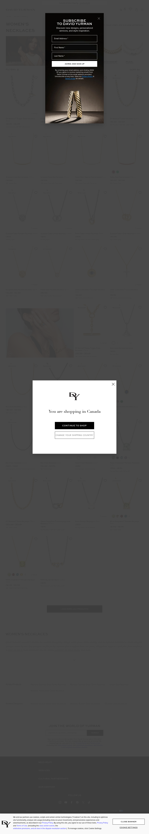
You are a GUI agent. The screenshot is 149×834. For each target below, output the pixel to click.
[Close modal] (99, 18)
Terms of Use (70, 78)
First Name (59, 47)
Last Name (59, 55)
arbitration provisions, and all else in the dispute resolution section (39, 828)
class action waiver (46, 825)
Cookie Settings (129, 827)
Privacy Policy (87, 76)
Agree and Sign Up (74, 64)
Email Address (60, 38)
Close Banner (128, 821)
